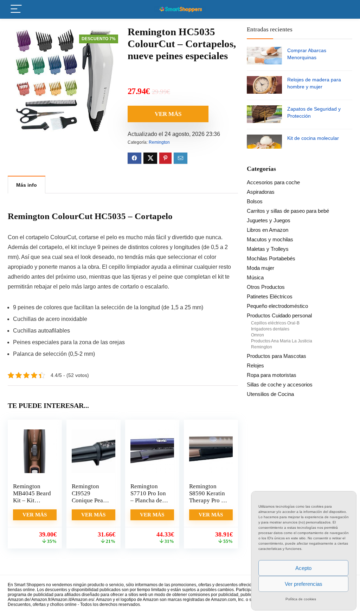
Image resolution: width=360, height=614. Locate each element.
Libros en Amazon (267, 230)
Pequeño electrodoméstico (277, 306)
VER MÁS (168, 114)
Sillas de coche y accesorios (280, 384)
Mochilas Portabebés (271, 258)
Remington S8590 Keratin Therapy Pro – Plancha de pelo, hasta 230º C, (207, 504)
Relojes (255, 365)
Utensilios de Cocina (270, 394)
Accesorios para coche (273, 182)
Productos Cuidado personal (279, 315)
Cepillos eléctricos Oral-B (275, 323)
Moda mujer (260, 268)
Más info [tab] (26, 185)
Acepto (303, 568)
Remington (159, 142)
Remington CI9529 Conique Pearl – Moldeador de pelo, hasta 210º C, (89, 504)
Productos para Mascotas (276, 356)
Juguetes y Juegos (268, 220)
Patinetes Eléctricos (269, 296)
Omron (257, 335)
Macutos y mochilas (270, 239)
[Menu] (16, 9)
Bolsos (255, 201)
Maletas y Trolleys (268, 249)
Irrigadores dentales (270, 329)
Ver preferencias (303, 584)
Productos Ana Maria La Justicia (281, 341)
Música (255, 277)
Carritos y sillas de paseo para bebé (288, 211)
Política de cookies (300, 599)
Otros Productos (266, 287)
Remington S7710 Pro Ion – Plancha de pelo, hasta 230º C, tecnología (148, 504)
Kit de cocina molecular (313, 138)
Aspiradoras (261, 192)
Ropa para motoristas (271, 375)
